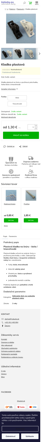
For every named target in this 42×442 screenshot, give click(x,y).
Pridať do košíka (21, 135)
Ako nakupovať (6, 345)
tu (3, 423)
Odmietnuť (10, 436)
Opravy (4, 374)
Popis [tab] (5, 236)
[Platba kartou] (32, 407)
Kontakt (4, 339)
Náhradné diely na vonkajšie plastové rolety (23, 297)
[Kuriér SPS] (9, 407)
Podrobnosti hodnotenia (11, 72)
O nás (3, 371)
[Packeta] (21, 407)
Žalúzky (7, 326)
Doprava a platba (7, 342)
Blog (3, 377)
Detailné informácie (8, 89)
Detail (11, 220)
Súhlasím (30, 436)
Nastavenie (20, 429)
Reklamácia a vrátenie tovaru (12, 357)
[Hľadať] (24, 3)
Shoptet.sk (21, 401)
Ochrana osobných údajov (11, 351)
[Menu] (36, 3)
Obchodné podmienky (9, 348)
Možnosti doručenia (8, 117)
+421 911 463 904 (11, 322)
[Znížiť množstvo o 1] (36, 128)
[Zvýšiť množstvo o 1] (36, 125)
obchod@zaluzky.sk (12, 319)
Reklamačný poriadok (9, 354)
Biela (6, 226)
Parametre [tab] (13, 236)
